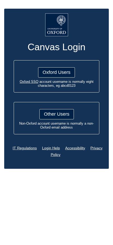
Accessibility (75, 148)
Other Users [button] (56, 114)
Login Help (51, 148)
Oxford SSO (29, 82)
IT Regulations (25, 148)
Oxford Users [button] (56, 72)
